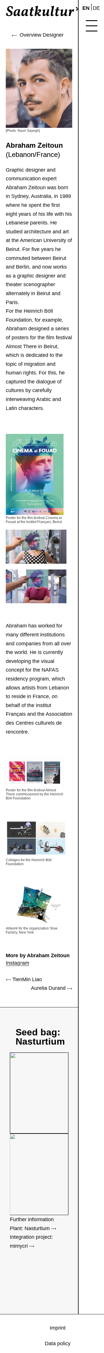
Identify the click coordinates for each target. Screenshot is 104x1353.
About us (97, 128)
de (96, 8)
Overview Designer (40, 35)
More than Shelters (97, 95)
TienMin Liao (26, 979)
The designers (97, 73)
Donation (97, 112)
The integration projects (97, 53)
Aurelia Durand (49, 988)
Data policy (96, 155)
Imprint (97, 141)
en (86, 8)
